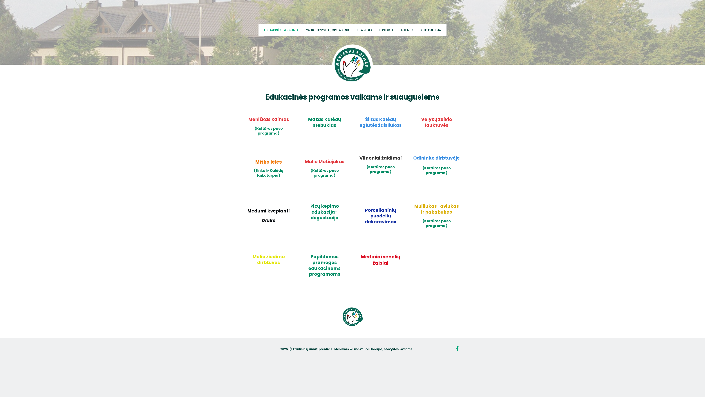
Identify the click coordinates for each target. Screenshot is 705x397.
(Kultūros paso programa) (268, 131)
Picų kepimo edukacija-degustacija (324, 212)
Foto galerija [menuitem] (430, 30)
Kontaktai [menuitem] (386, 30)
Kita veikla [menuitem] (364, 30)
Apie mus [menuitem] (407, 30)
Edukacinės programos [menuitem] (281, 30)
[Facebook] (457, 348)
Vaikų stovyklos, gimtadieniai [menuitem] (328, 30)
